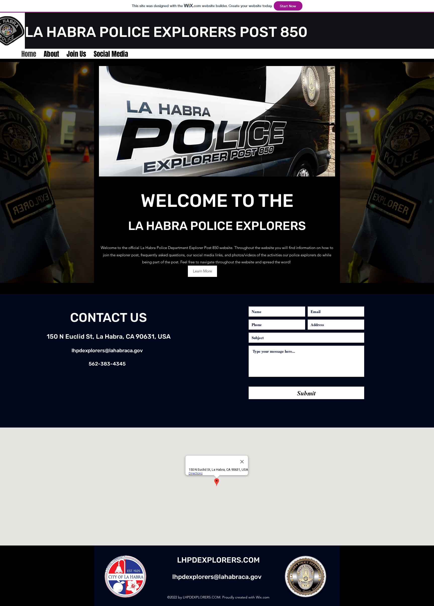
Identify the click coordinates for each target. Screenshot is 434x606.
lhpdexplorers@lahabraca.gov (107, 350)
